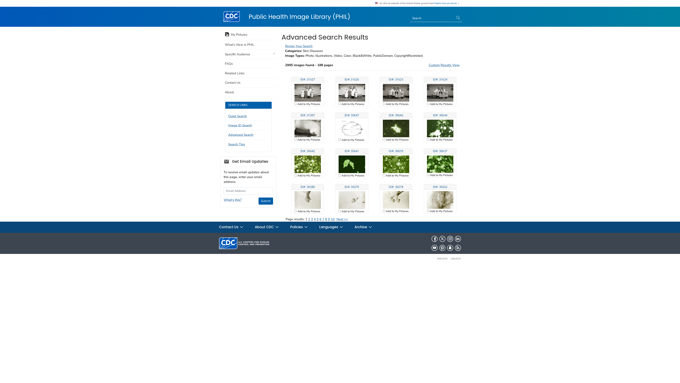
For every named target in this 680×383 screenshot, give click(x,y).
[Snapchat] (450, 248)
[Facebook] (435, 239)
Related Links (235, 73)
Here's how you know (446, 3)
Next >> (342, 219)
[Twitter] (442, 239)
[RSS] (458, 248)
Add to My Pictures (308, 104)
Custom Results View (444, 65)
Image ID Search (240, 125)
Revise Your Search (299, 46)
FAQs (229, 64)
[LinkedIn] (458, 239)
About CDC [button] (265, 227)
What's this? (233, 200)
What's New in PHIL (239, 45)
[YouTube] (435, 248)
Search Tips (236, 144)
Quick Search (237, 116)
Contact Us (232, 83)
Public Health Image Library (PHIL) (299, 17)
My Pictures (238, 34)
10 (333, 219)
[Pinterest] (442, 248)
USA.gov (456, 258)
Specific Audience (237, 54)
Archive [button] (361, 227)
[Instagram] (450, 239)
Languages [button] (329, 227)
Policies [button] (297, 227)
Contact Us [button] (229, 227)
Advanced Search (240, 135)
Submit (266, 201)
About (229, 92)
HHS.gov (442, 258)
